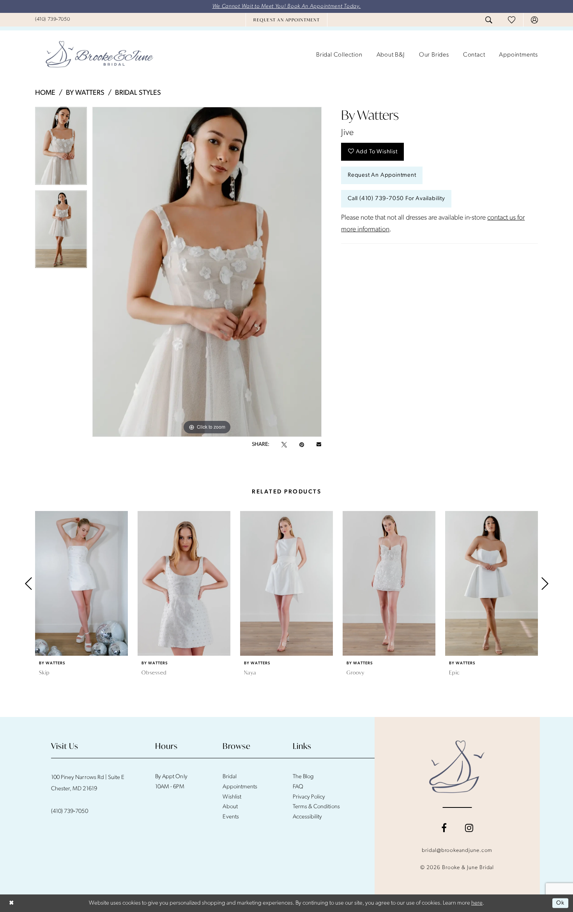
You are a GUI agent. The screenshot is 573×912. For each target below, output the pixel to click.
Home (45, 93)
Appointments (240, 787)
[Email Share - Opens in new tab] (319, 445)
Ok (560, 903)
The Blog (303, 777)
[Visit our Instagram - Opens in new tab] (469, 828)
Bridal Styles (138, 93)
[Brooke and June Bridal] (457, 766)
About (230, 807)
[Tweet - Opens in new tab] (284, 445)
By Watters (85, 93)
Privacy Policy (309, 797)
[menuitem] (52, 19)
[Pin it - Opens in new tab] (301, 445)
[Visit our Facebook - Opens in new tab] (444, 828)
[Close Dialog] (11, 903)
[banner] (99, 55)
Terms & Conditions (316, 807)
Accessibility (307, 817)
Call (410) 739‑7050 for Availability (396, 199)
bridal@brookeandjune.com (457, 850)
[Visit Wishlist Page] (511, 19)
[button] (534, 19)
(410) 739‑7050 (69, 811)
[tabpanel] (61, 148)
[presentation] (81, 583)
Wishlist (232, 797)
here (477, 903)
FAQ (298, 787)
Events (231, 817)
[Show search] (489, 19)
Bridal (229, 777)
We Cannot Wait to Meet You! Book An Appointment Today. (286, 6)
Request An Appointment (382, 175)
